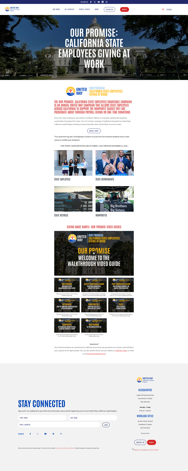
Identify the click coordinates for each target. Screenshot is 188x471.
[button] (66, 288)
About (97, 9)
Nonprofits (101, 215)
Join (106, 425)
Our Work (56, 9)
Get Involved (69, 9)
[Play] (94, 253)
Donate (124, 9)
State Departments (105, 179)
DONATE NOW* (94, 131)
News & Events (84, 9)
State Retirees (61, 215)
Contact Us (140, 442)
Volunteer (109, 9)
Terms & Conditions (69, 448)
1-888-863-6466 (121, 350)
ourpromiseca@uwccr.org (95, 353)
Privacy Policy (59, 448)
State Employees (62, 179)
